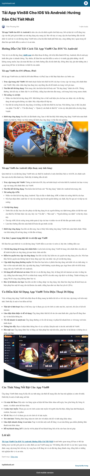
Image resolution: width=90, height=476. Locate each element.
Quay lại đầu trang (81, 466)
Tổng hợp (14, 457)
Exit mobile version (45, 472)
